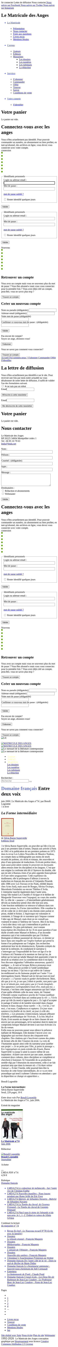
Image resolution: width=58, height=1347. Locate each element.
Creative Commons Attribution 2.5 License (25, 1343)
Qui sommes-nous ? (18, 357)
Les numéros (25, 62)
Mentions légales (21, 39)
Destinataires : (7, 488)
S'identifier (18, 104)
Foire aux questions (22, 34)
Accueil (5, 357)
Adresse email (13, 313)
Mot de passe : (10, 186)
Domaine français (9, 1183)
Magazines (18, 56)
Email (4, 389)
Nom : (4, 449)
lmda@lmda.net (8, 443)
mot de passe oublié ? (14, 194)
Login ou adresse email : (15, 180)
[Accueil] (29, 745)
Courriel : (11, 460)
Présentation (19, 28)
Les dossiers (24, 59)
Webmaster (10, 494)
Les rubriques (25, 65)
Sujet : (4, 466)
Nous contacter (20, 31)
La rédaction (25, 67)
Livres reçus (19, 36)
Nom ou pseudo (14, 310)
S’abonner (18, 79)
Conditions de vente (22, 93)
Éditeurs (17, 54)
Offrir (15, 84)
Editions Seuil (7, 841)
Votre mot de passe (16, 316)
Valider (5, 499)
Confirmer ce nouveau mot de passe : (24, 322)
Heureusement (21, 1341)
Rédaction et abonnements (17, 491)
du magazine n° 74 (10, 1226)
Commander (19, 82)
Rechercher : (7, 778)
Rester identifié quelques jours (21, 199)
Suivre (16, 90)
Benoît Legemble (28, 1098)
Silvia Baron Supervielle (15, 838)
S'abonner (33, 357)
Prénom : (5, 454)
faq (8, 1330)
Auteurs (17, 51)
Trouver (17, 87)
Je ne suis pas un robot (15, 386)
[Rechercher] (30, 781)
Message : (6, 472)
